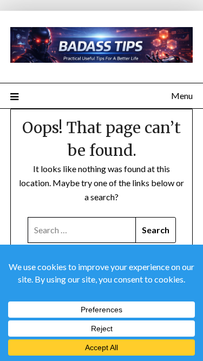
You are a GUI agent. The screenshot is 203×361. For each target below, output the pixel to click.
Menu (182, 95)
